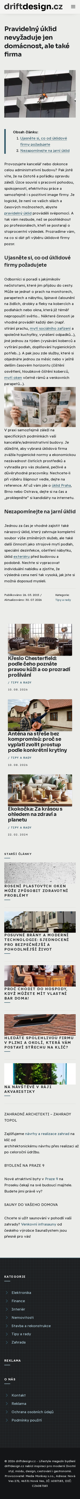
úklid (27, 213)
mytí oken (13, 377)
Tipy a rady (63, 599)
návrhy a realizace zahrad (47, 1133)
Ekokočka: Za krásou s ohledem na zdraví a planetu (35, 814)
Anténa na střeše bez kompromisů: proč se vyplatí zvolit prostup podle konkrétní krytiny (37, 742)
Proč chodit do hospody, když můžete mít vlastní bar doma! (36, 993)
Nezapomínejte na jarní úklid (45, 150)
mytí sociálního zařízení (50, 328)
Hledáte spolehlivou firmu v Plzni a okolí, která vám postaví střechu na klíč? (39, 1042)
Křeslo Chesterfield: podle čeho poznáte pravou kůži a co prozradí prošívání (39, 666)
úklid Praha (61, 485)
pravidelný (13, 213)
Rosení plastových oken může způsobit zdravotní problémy (36, 891)
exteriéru (21, 556)
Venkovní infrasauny (38, 1224)
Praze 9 (51, 1179)
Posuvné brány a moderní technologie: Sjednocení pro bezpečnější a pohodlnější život (36, 942)
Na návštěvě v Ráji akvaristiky (28, 1089)
